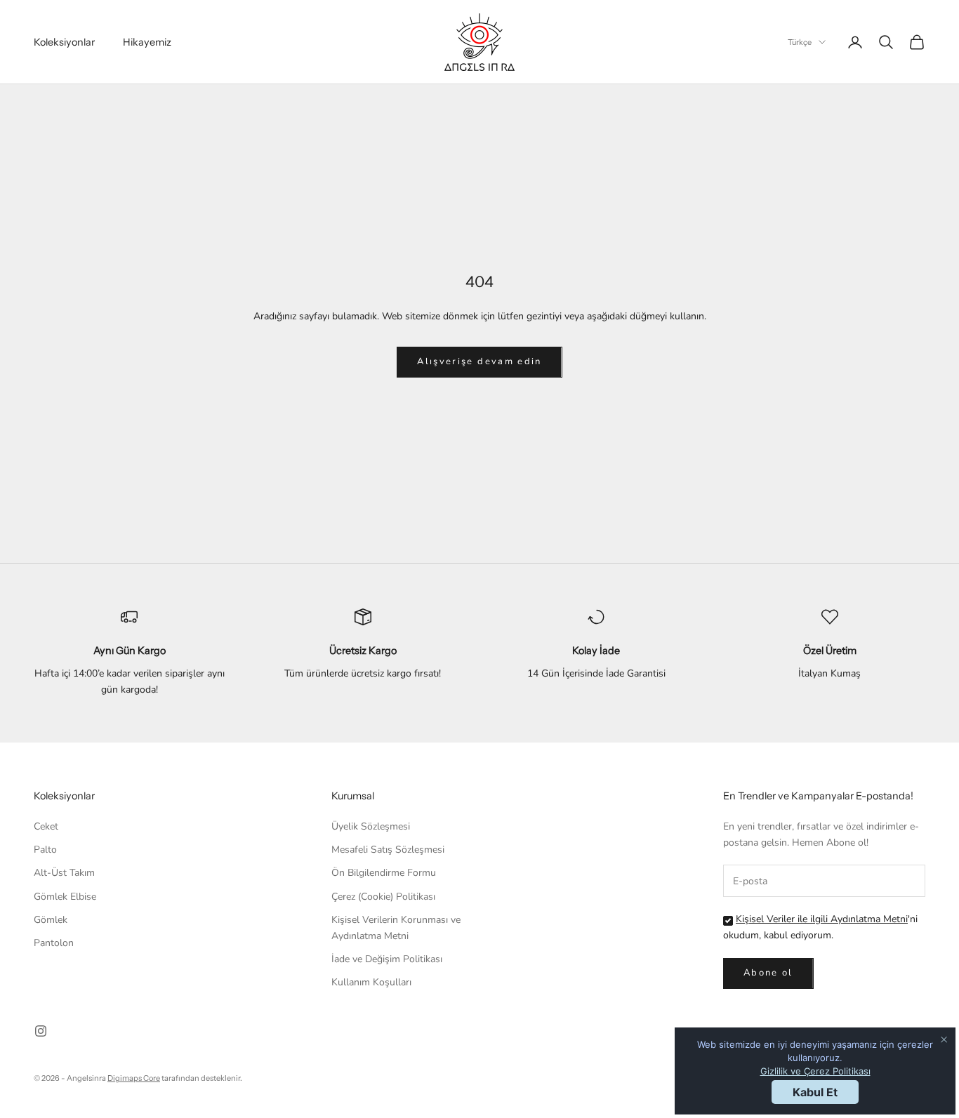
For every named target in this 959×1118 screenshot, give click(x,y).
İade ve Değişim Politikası (386, 959)
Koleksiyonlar (64, 42)
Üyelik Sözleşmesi (370, 826)
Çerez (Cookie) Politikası (383, 896)
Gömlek (50, 919)
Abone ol (768, 972)
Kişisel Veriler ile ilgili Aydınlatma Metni (822, 919)
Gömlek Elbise (65, 896)
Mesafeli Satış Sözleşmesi (387, 849)
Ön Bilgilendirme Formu (383, 872)
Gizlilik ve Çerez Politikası (815, 1071)
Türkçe (800, 42)
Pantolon (54, 943)
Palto (45, 849)
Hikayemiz (147, 42)
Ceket (46, 826)
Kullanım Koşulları (371, 982)
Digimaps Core (133, 1078)
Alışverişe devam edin (479, 361)
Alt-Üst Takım (64, 872)
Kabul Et (815, 1092)
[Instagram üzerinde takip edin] (41, 1031)
